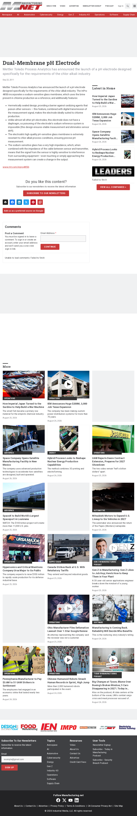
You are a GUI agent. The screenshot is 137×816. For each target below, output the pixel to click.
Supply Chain (55, 562)
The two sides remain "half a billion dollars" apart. (109, 470)
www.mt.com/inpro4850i (16, 167)
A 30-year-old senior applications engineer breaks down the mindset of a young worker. (113, 583)
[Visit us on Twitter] (64, 800)
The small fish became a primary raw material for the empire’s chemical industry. (23, 412)
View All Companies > (113, 187)
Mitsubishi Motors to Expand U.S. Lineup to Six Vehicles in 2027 (111, 517)
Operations (9, 398)
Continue (50, 246)
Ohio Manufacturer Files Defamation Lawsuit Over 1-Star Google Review (68, 629)
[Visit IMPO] (68, 727)
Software (98, 622)
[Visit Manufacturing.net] (107, 727)
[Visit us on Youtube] (70, 800)
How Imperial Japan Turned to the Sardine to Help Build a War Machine (104, 100)
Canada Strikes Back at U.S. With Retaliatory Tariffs (66, 569)
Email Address (48, 233)
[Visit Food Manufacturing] (29, 727)
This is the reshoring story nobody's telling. (113, 635)
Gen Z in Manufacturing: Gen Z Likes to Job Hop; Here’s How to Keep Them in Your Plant (113, 573)
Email (4, 754)
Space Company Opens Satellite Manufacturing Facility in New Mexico (105, 135)
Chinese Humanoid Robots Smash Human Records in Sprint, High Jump (68, 681)
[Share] (12, 202)
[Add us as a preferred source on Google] (40, 202)
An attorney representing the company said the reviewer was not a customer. (68, 636)
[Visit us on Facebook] (58, 800)
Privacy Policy (57, 806)
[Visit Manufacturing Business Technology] (127, 727)
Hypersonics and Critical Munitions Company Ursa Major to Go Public (23, 569)
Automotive (99, 510)
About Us (18, 806)
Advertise (43, 806)
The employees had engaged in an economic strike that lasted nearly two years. (21, 692)
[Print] (5, 202)
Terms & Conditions (76, 806)
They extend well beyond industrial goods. (67, 574)
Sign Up (9, 767)
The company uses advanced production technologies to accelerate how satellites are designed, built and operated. (23, 471)
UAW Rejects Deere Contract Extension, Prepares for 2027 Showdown (108, 461)
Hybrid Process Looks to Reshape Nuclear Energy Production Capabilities (104, 153)
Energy (52, 453)
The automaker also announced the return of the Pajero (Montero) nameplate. (112, 524)
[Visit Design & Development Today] (9, 727)
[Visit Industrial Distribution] (88, 727)
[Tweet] (26, 202)
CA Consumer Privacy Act (100, 806)
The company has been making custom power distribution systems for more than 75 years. (67, 414)
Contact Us (31, 806)
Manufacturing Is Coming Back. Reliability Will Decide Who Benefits (112, 629)
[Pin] (33, 202)
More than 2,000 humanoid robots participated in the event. (63, 687)
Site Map (118, 806)
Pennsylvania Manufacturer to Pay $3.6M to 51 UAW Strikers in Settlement (22, 682)
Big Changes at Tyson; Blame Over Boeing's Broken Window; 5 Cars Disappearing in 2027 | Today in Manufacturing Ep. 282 (111, 685)
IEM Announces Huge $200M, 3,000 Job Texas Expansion (104, 117)
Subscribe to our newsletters (46, 193)
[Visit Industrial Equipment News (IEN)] (49, 727)
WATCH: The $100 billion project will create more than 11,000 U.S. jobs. (23, 524)
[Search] (127, 6)
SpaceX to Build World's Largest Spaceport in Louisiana (21, 517)
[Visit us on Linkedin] (77, 800)
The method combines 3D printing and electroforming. (65, 470)
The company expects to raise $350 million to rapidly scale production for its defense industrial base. (23, 577)
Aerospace (9, 453)
